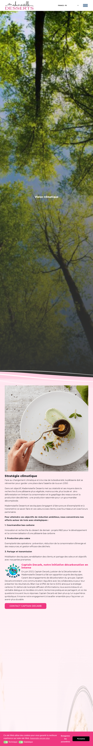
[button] (6, 742)
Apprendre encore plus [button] (40, 738)
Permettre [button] (81, 739)
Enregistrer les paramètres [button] (65, 739)
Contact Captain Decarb (26, 606)
